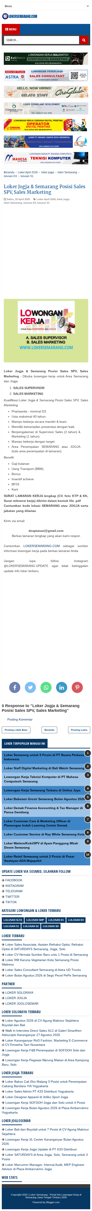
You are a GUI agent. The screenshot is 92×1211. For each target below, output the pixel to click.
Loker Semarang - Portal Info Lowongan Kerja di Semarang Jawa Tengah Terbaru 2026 (53, 1196)
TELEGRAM (14, 891)
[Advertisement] (46, 253)
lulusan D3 (29, 202)
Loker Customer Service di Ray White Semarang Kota (44, 834)
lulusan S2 (31, 926)
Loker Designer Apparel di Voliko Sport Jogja (36, 1097)
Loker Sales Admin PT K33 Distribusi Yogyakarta (39, 1091)
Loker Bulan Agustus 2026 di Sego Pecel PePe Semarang (46, 975)
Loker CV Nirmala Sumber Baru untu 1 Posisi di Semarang (46, 954)
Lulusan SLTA (13, 920)
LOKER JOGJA (16, 998)
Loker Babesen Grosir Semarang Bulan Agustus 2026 (44, 799)
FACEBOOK (13, 880)
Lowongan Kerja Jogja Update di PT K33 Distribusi (41, 1149)
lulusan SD (51, 926)
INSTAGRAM (14, 886)
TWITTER (12, 896)
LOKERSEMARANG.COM (41, 546)
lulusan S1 (43, 202)
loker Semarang (13, 202)
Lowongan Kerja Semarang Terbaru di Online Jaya (42, 790)
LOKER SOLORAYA (19, 992)
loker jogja (63, 199)
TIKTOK (11, 902)
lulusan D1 (56, 920)
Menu (12, 29)
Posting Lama (79, 730)
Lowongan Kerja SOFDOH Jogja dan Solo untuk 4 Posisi (45, 1102)
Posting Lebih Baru (16, 730)
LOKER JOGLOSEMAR (21, 1003)
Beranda (49, 730)
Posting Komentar (20, 719)
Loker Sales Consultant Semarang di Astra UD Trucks (43, 970)
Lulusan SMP (35, 920)
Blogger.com (53, 1202)
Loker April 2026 (46, 199)
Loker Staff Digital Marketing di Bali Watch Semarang (44, 768)
